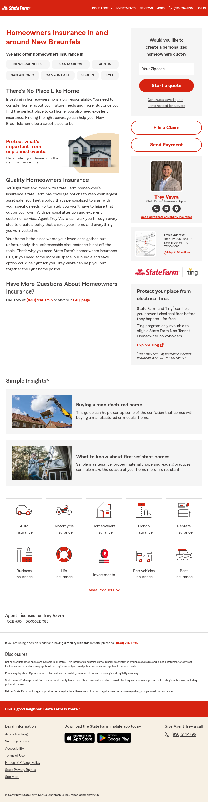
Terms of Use (15, 755)
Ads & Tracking (16, 734)
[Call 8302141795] (156, 209)
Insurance (100, 8)
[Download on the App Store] (79, 738)
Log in (201, 8)
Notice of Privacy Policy (22, 763)
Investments (126, 8)
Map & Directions (179, 252)
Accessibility (14, 748)
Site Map (12, 777)
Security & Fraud (17, 741)
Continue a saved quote (165, 100)
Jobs (161, 8)
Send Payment (166, 144)
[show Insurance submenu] (111, 8)
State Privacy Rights (20, 770)
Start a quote (166, 85)
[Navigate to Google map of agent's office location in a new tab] (176, 209)
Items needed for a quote (166, 106)
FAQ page (81, 300)
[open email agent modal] (166, 209)
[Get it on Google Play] (114, 738)
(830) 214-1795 (183, 8)
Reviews (146, 8)
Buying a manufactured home (109, 404)
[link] (16, 8)
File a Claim (166, 127)
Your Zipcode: (154, 69)
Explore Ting (148, 345)
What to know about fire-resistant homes (122, 456)
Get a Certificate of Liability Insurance (166, 216)
